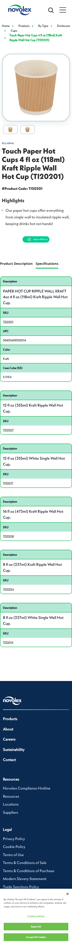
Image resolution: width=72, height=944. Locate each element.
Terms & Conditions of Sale (25, 862)
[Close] (68, 894)
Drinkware (63, 26)
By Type (43, 26)
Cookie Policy (14, 846)
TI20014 (8, 642)
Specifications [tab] (47, 263)
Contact (9, 759)
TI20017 (8, 483)
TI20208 (8, 536)
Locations (11, 804)
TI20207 (8, 430)
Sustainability (14, 749)
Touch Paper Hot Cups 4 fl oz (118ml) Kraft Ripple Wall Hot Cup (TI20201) (35, 37)
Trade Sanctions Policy (21, 886)
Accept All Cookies (36, 937)
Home (6, 26)
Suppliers (10, 812)
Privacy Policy (14, 838)
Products (23, 26)
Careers (9, 739)
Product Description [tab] (16, 263)
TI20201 (8, 322)
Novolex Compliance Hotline (26, 788)
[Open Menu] (62, 10)
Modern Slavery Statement (24, 878)
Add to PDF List (40, 239)
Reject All (36, 926)
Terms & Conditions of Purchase (28, 870)
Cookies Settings (35, 916)
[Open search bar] (51, 10)
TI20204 (8, 589)
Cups (14, 31)
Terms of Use (13, 854)
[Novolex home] (12, 700)
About (8, 729)
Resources (11, 796)
